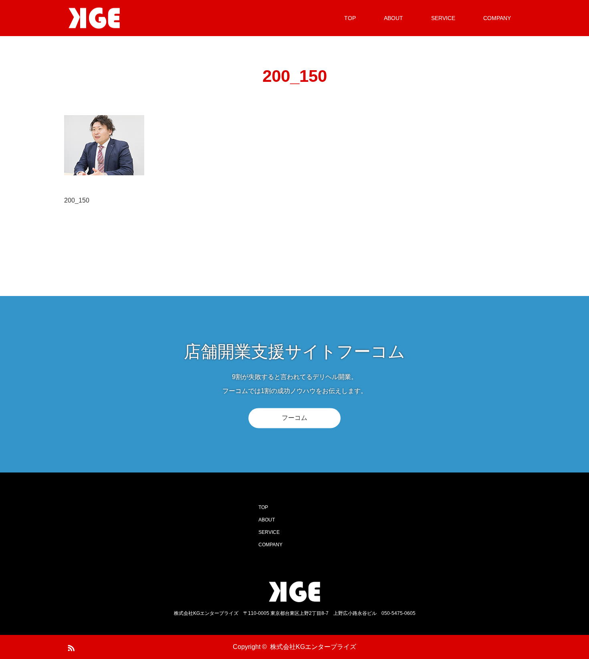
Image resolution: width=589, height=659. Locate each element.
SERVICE (443, 18)
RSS (70, 647)
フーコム (294, 417)
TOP (350, 18)
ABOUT (393, 18)
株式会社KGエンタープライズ (313, 646)
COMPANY (497, 18)
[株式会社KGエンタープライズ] (124, 18)
